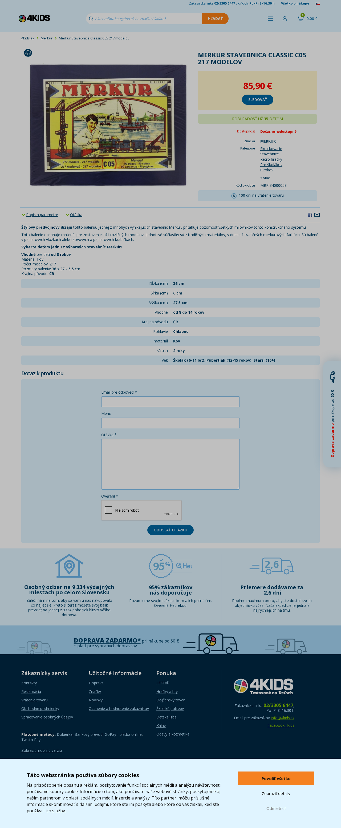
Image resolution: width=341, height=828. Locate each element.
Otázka (76, 214)
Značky (95, 691)
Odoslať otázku (170, 529)
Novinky (96, 699)
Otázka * (109, 434)
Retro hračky (271, 159)
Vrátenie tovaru (34, 699)
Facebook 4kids (280, 725)
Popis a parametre (42, 214)
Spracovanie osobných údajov (47, 717)
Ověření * (109, 496)
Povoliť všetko (276, 778)
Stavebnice (269, 153)
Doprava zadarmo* (107, 640)
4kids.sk (27, 38)
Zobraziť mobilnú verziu (41, 750)
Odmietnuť (276, 808)
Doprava (96, 682)
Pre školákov (271, 164)
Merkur (46, 38)
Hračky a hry (167, 691)
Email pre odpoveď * (119, 392)
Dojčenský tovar (170, 699)
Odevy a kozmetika (172, 734)
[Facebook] (310, 214)
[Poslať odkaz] (317, 214)
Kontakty (29, 682)
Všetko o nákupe (295, 3)
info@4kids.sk (282, 717)
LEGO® (162, 682)
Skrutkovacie (271, 148)
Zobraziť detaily (276, 793)
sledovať (257, 99)
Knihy (161, 725)
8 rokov (266, 169)
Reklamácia (31, 691)
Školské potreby (170, 708)
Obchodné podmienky (40, 708)
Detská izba (166, 717)
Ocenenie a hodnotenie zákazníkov (119, 708)
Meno (106, 413)
